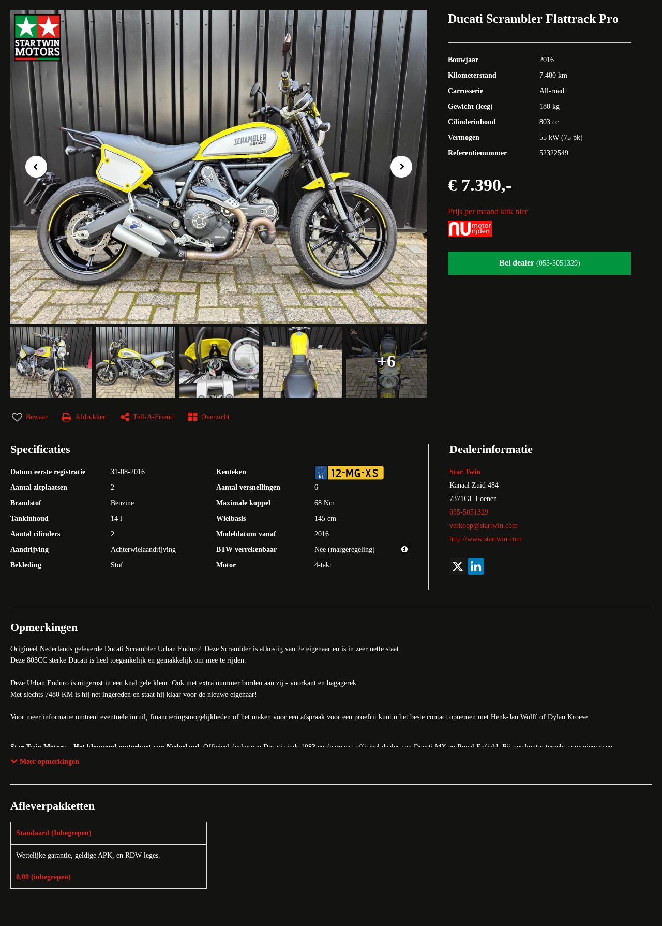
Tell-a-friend (153, 417)
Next (404, 168)
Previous (32, 166)
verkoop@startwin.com (483, 526)
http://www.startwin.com (485, 539)
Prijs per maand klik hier (488, 211)
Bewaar (37, 417)
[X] (457, 566)
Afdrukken (91, 417)
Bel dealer (539, 262)
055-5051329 (468, 512)
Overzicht (215, 417)
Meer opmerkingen (48, 762)
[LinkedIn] (476, 566)
